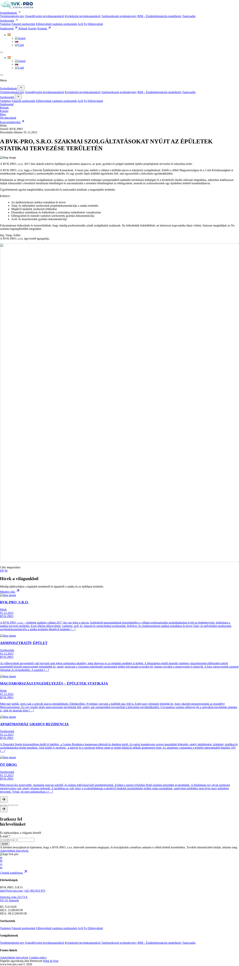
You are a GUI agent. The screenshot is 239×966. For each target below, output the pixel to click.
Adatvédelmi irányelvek (14, 957)
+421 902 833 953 (34, 890)
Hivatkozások (8, 117)
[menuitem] (9, 34)
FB (2, 570)
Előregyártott (95, 24)
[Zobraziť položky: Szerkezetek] (18, 96)
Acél (80, 24)
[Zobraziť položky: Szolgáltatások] (21, 88)
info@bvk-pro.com (11, 890)
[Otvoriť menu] (1, 52)
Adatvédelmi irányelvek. (14, 850)
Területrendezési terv (12, 16)
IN (6, 570)
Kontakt (42, 28)
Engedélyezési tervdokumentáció (44, 16)
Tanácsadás (188, 16)
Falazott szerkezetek (23, 24)
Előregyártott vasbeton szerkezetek (56, 24)
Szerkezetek (7, 20)
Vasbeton (5, 24)
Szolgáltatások (8, 12)
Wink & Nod (50, 960)
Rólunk (23, 28)
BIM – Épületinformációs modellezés (159, 16)
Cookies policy (38, 957)
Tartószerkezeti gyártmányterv (119, 16)
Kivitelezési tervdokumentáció (82, 16)
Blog (3, 114)
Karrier (32, 28)
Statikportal (7, 28)
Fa (85, 24)
